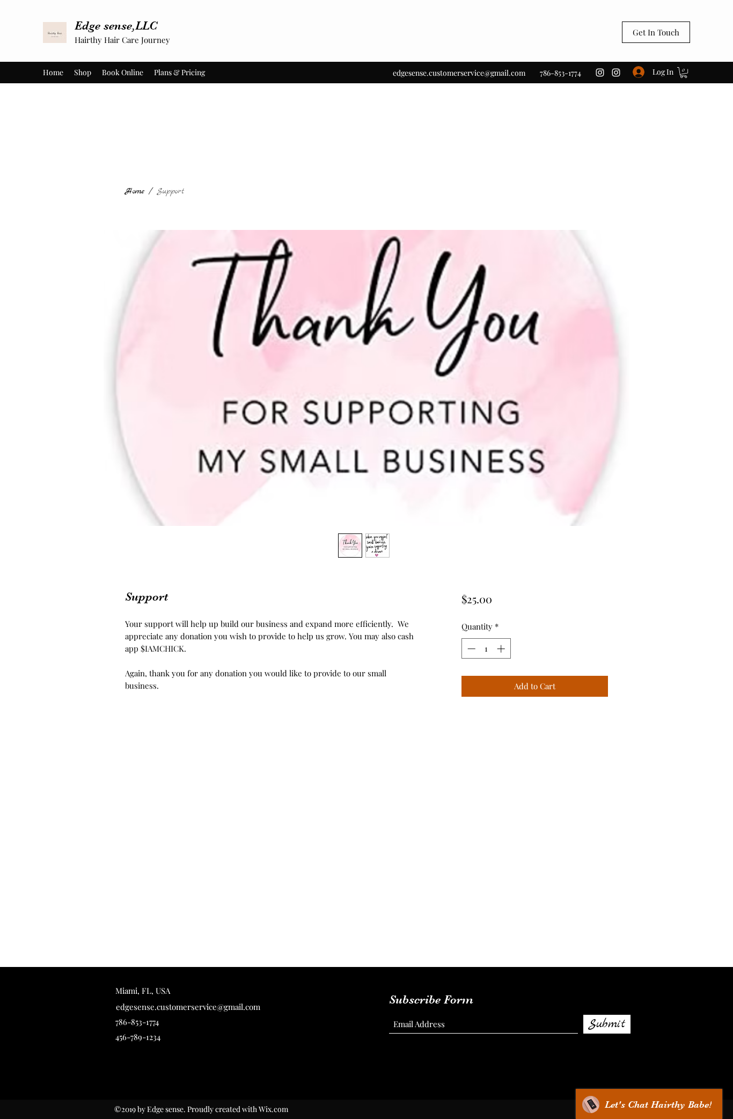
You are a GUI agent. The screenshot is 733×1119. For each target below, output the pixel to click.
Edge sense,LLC (116, 25)
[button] (683, 72)
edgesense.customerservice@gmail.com (459, 73)
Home (134, 191)
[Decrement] (470, 649)
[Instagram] (600, 72)
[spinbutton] (486, 649)
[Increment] (502, 649)
